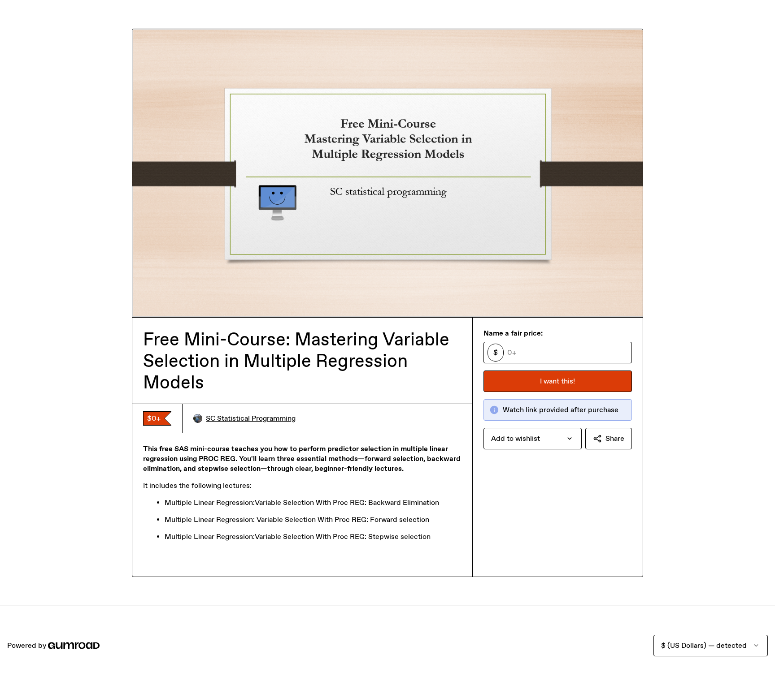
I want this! (557, 381)
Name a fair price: (513, 333)
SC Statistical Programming (251, 418)
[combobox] (532, 438)
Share (614, 438)
